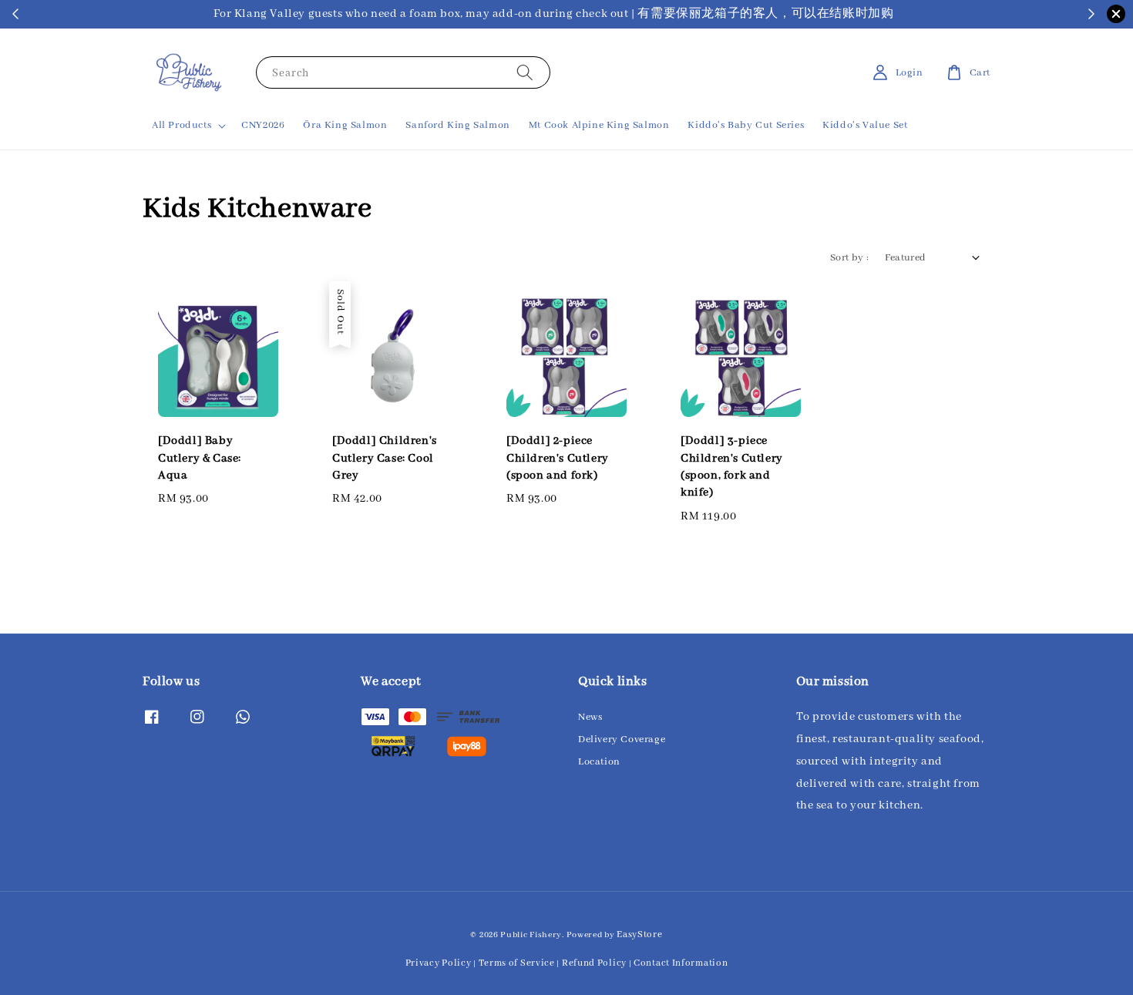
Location (599, 761)
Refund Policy (594, 963)
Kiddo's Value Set (864, 125)
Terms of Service (517, 963)
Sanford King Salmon (457, 125)
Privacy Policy (438, 963)
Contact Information (681, 963)
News (590, 717)
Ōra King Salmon (345, 125)
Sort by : (849, 257)
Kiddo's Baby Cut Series (746, 125)
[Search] (525, 72)
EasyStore (639, 934)
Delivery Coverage (621, 739)
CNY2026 (262, 125)
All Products (181, 125)
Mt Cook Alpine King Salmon (599, 125)
